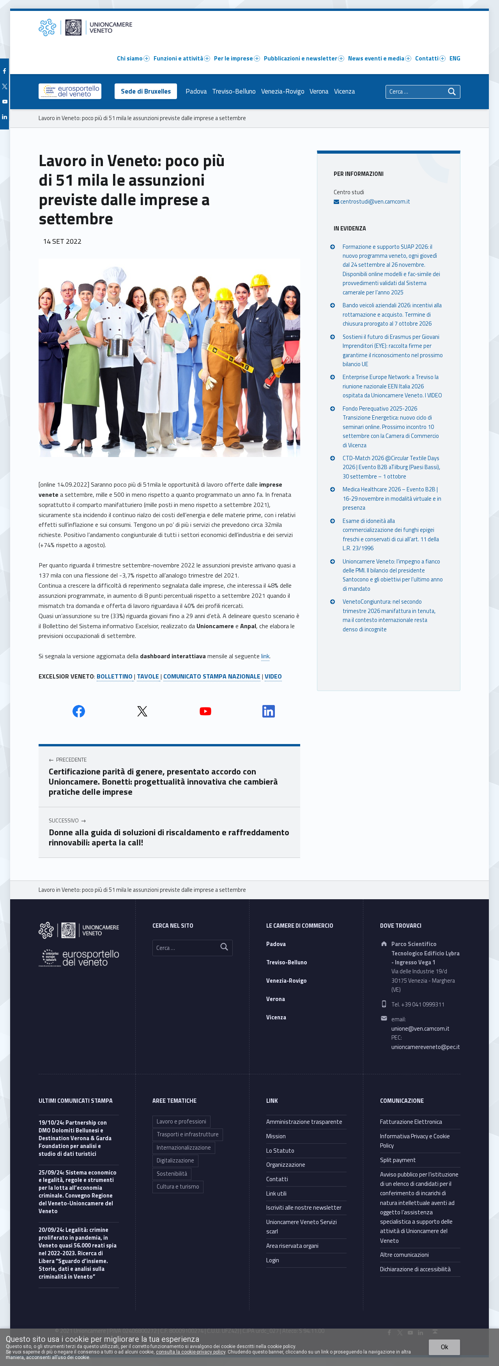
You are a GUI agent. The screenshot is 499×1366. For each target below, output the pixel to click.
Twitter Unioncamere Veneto (142, 711)
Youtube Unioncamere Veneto (205, 711)
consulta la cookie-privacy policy (190, 1352)
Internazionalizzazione (184, 1147)
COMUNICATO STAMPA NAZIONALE (211, 676)
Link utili (276, 1193)
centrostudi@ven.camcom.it (374, 201)
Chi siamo (130, 58)
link (265, 656)
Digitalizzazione (175, 1160)
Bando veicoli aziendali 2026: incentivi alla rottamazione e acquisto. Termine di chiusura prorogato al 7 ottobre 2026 (392, 314)
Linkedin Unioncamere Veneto (268, 711)
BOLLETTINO (115, 676)
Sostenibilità (172, 1173)
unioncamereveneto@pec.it (425, 1047)
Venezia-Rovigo (282, 91)
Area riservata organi (292, 1245)
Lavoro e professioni (181, 1121)
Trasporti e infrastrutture (188, 1134)
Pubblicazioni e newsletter (300, 58)
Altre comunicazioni (404, 1254)
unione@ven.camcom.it (420, 1028)
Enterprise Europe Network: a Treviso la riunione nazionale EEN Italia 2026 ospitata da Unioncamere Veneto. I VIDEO (392, 386)
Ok (444, 1347)
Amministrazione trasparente (304, 1121)
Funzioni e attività (178, 58)
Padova (196, 91)
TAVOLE (148, 676)
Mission (276, 1136)
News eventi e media (376, 58)
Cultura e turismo (178, 1186)
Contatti (427, 58)
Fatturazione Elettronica (411, 1121)
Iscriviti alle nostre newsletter (304, 1207)
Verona (319, 91)
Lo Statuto (280, 1150)
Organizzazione (285, 1164)
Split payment (398, 1159)
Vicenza (344, 91)
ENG (454, 58)
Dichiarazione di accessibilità (415, 1269)
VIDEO (273, 676)
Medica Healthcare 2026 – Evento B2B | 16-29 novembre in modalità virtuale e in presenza (392, 498)
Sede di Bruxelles (146, 91)
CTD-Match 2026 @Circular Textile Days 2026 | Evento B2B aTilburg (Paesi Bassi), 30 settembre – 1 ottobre (391, 467)
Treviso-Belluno (234, 91)
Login (272, 1260)
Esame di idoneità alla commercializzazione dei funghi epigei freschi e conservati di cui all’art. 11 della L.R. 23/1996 (391, 534)
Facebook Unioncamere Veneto (79, 711)
